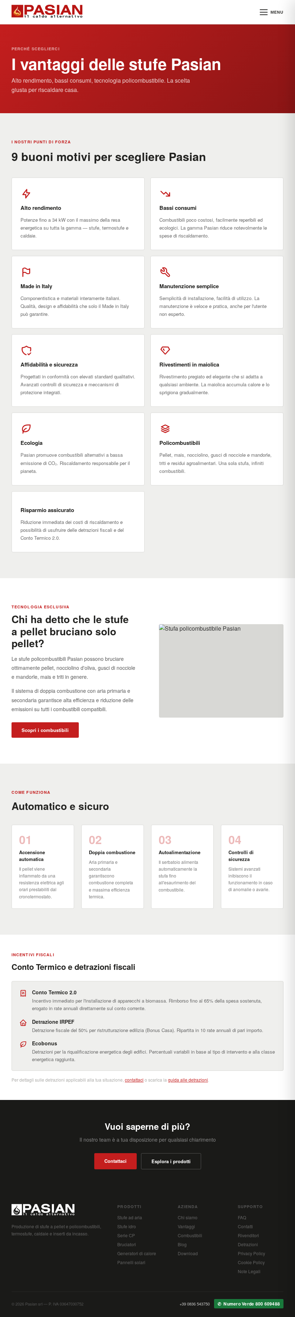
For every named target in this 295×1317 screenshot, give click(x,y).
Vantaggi (186, 1226)
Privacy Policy (251, 1253)
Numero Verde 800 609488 (251, 1303)
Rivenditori (248, 1235)
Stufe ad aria (129, 1217)
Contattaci (115, 1160)
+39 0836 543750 (195, 1304)
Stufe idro (126, 1226)
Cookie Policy (251, 1262)
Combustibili (190, 1235)
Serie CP (126, 1235)
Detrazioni (248, 1244)
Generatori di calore (136, 1253)
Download (188, 1253)
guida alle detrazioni (188, 1080)
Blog (182, 1244)
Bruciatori (126, 1244)
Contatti (245, 1226)
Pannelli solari (131, 1262)
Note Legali (249, 1271)
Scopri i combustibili (45, 730)
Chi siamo (188, 1217)
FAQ (242, 1217)
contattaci (134, 1080)
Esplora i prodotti (171, 1161)
